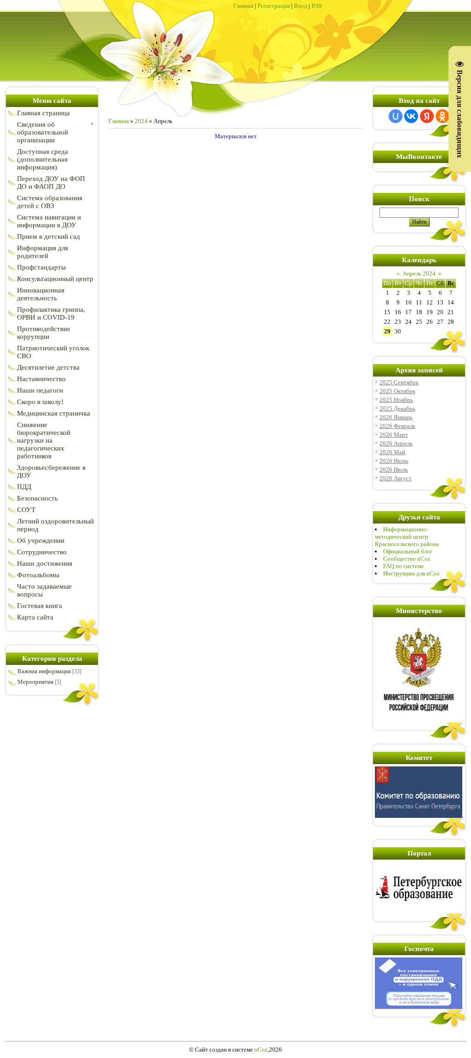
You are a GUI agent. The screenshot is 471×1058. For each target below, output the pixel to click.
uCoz (261, 1049)
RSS (316, 5)
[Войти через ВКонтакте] (411, 116)
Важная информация (44, 671)
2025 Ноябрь (396, 399)
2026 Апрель (396, 443)
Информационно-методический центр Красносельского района (407, 536)
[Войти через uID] (395, 116)
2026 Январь (396, 417)
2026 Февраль (397, 425)
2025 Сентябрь (399, 382)
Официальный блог (407, 551)
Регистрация (274, 5)
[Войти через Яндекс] (427, 116)
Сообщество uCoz (407, 558)
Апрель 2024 (419, 273)
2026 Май (392, 452)
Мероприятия (35, 681)
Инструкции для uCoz (411, 573)
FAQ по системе (403, 566)
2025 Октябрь (397, 391)
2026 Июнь (393, 460)
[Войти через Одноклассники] (442, 116)
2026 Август (395, 478)
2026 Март (393, 434)
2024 (141, 121)
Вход (300, 5)
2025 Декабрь (397, 408)
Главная (243, 5)
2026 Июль (393, 469)
